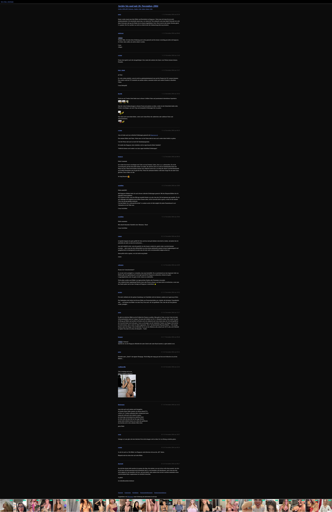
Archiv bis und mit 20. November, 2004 (138, 6)
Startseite (120, 492)
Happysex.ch (154, 135)
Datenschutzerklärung (160, 492)
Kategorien (128, 492)
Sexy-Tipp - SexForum (7, 2)
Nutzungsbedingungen (146, 492)
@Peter (120, 38)
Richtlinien (135, 492)
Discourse (130, 496)
